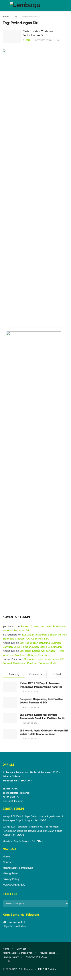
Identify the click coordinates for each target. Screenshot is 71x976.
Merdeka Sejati (12, 841)
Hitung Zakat (10, 873)
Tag (15, 16)
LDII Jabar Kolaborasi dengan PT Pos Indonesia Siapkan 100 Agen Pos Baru (35, 637)
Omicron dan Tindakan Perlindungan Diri (38, 33)
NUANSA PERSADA (14, 885)
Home (6, 16)
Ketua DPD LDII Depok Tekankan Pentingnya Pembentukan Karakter (41, 685)
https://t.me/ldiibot (15, 926)
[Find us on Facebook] (4, 961)
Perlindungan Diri (31, 16)
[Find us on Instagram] (14, 961)
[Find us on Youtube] (19, 961)
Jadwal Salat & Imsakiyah (18, 868)
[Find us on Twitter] (8, 961)
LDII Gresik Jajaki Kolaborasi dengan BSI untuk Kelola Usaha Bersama (44, 732)
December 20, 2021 (44, 40)
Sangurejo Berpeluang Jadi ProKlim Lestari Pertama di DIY (41, 701)
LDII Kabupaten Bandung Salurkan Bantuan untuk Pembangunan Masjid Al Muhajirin (32, 645)
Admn (28, 40)
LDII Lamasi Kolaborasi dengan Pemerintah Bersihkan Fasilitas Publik (42, 716)
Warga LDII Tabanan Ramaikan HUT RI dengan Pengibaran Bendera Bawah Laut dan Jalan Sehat (32, 829)
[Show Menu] (4, 5)
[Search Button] (66, 5)
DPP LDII (17, 969)
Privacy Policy (11, 879)
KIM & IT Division (47, 969)
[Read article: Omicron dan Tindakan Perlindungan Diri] (12, 36)
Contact (8, 862)
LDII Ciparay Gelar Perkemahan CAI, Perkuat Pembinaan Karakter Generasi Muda (34, 661)
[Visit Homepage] (35, 5)
